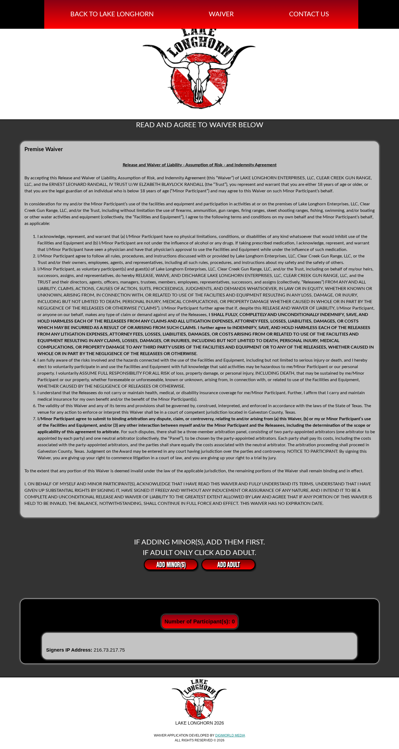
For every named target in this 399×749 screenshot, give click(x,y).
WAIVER (223, 14)
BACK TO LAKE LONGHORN (113, 14)
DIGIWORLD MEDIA (230, 735)
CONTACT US (310, 14)
